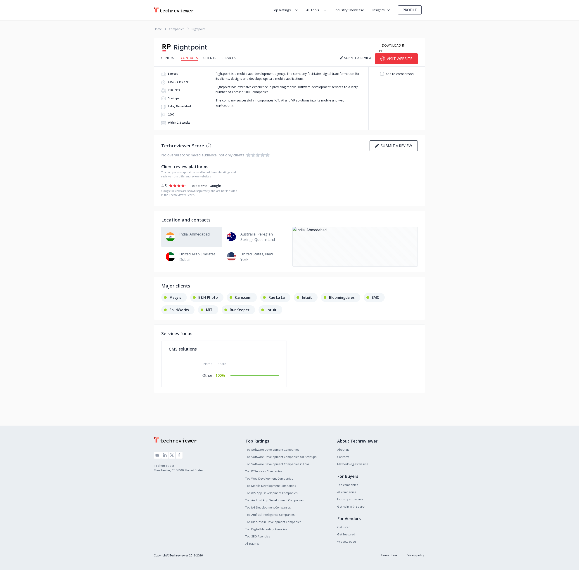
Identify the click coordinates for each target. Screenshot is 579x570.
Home (158, 29)
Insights (378, 10)
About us (343, 450)
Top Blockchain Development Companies (273, 522)
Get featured (346, 534)
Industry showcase (350, 499)
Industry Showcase (349, 10)
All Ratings (252, 544)
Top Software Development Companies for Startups (281, 457)
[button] (355, 247)
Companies (177, 29)
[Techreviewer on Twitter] (172, 455)
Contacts (189, 58)
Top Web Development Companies (269, 478)
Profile (410, 9)
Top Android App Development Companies (274, 500)
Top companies (347, 485)
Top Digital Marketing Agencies (266, 529)
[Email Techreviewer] (157, 455)
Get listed (343, 527)
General (168, 58)
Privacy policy (415, 555)
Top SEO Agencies (257, 536)
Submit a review (395, 145)
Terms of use (389, 555)
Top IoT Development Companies (268, 507)
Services (229, 58)
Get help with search (351, 506)
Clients (209, 58)
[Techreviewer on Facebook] (179, 455)
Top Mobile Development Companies (270, 486)
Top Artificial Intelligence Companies (270, 515)
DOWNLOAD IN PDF (392, 48)
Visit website (399, 58)
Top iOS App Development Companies (271, 493)
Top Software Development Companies (272, 450)
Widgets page (346, 541)
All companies (346, 492)
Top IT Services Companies (263, 471)
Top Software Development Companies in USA (277, 464)
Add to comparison (400, 74)
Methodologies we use (352, 464)
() (199, 185)
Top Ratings (281, 10)
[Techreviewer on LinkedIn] (164, 455)
